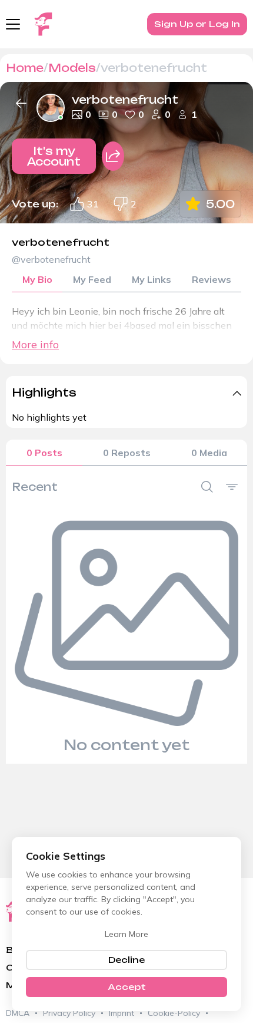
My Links (151, 279)
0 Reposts (127, 452)
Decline (126, 960)
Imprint (121, 1013)
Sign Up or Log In (197, 24)
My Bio (37, 279)
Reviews (211, 279)
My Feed (92, 279)
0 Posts (44, 452)
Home (25, 67)
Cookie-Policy (174, 1013)
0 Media (209, 452)
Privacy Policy (69, 1013)
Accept (127, 987)
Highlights (44, 392)
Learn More (126, 934)
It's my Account (54, 156)
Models (72, 67)
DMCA (17, 1013)
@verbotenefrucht (51, 259)
